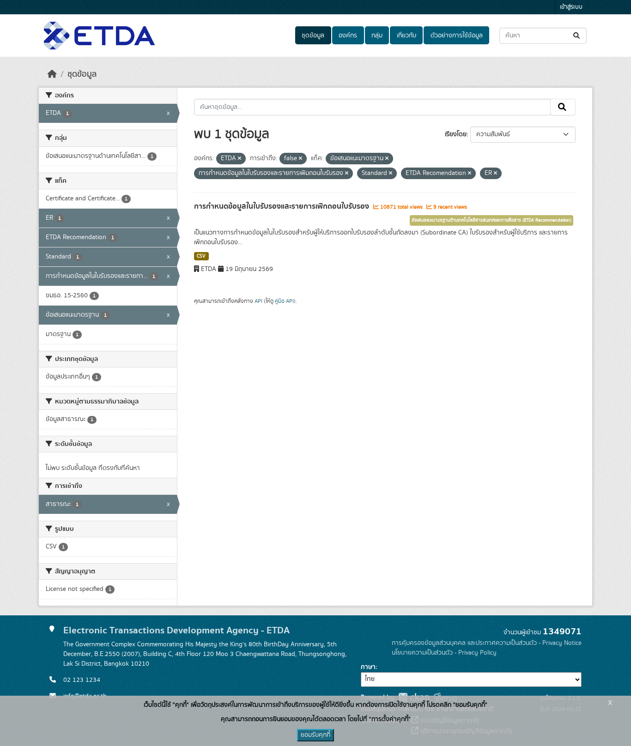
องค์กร (348, 35)
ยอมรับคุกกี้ (315, 735)
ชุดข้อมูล (313, 35)
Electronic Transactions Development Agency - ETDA (176, 630)
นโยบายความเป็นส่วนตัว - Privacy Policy (444, 652)
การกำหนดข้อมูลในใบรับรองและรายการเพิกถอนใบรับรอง (282, 206)
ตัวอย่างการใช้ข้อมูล (457, 35)
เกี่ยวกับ (406, 35)
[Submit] (577, 36)
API (258, 301)
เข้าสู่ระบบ (571, 7)
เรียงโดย (456, 134)
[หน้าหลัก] (52, 74)
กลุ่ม (376, 35)
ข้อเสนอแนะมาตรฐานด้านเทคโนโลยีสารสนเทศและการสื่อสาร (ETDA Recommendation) (491, 220)
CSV (201, 256)
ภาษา (368, 667)
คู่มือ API (284, 301)
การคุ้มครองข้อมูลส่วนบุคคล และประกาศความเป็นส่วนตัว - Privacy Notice (487, 643)
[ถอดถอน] (239, 158)
